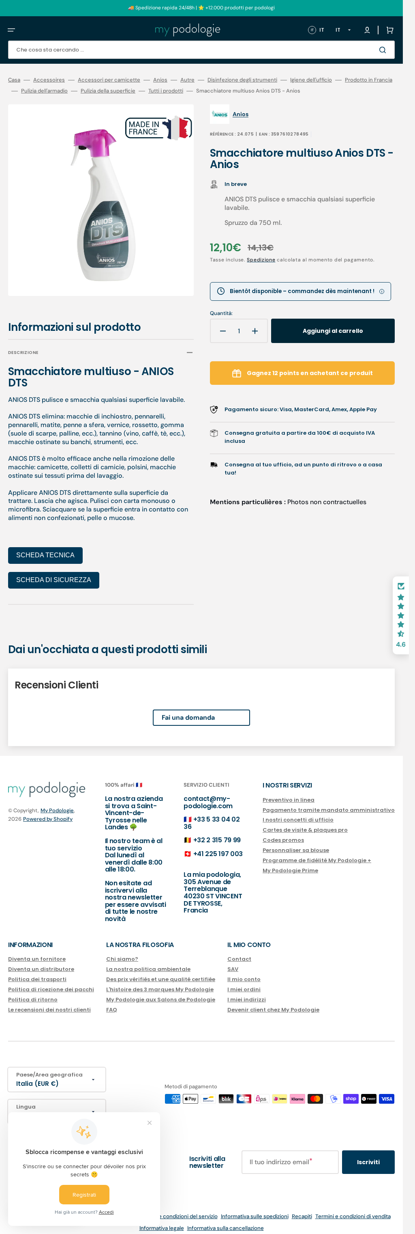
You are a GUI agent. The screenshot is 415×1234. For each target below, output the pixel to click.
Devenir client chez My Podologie (273, 1004)
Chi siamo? (122, 953)
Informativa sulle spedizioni (255, 1210)
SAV (232, 963)
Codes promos (283, 834)
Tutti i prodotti (165, 91)
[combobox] (201, 50)
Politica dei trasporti (37, 973)
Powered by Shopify (48, 813)
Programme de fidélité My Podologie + (317, 855)
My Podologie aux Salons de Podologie (160, 994)
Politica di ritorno (33, 994)
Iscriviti (368, 1156)
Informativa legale (161, 1222)
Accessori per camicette (109, 80)
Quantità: (221, 313)
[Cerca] (384, 50)
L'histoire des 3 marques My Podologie (160, 984)
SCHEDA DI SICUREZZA (53, 574)
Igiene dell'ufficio (311, 80)
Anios (160, 80)
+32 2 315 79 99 (217, 834)
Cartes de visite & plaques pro (305, 824)
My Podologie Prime (290, 865)
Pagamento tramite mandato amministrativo (329, 804)
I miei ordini (244, 984)
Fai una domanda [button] (188, 712)
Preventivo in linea (288, 794)
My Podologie (57, 804)
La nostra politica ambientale (148, 963)
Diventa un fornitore (37, 953)
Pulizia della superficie (108, 91)
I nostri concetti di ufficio (298, 814)
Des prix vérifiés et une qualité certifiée (160, 973)
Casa (14, 80)
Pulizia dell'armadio (44, 91)
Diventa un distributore (41, 963)
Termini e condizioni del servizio (178, 1210)
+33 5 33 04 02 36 (212, 817)
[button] (11, 30)
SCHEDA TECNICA (45, 549)
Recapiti (302, 1210)
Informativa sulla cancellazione (225, 1222)
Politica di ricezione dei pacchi (51, 984)
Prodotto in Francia (368, 80)
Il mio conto (244, 973)
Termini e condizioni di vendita (353, 1210)
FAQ (111, 1004)
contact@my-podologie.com (208, 796)
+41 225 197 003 (218, 848)
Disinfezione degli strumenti (242, 80)
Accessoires (49, 80)
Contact (239, 953)
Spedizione (261, 260)
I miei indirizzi (246, 994)
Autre (187, 80)
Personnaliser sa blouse (296, 844)
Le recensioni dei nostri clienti (49, 1004)
